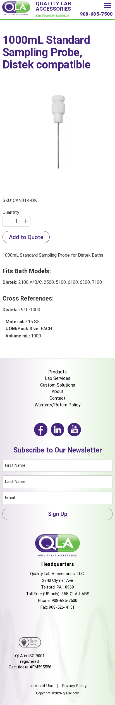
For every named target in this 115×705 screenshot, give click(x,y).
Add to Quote (26, 237)
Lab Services (57, 378)
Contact (57, 398)
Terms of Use (41, 685)
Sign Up (57, 514)
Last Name (15, 481)
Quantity (11, 212)
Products (57, 372)
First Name (15, 465)
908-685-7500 (64, 600)
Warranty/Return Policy (58, 405)
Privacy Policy (74, 685)
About (58, 391)
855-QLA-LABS (75, 593)
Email (10, 497)
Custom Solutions (57, 385)
